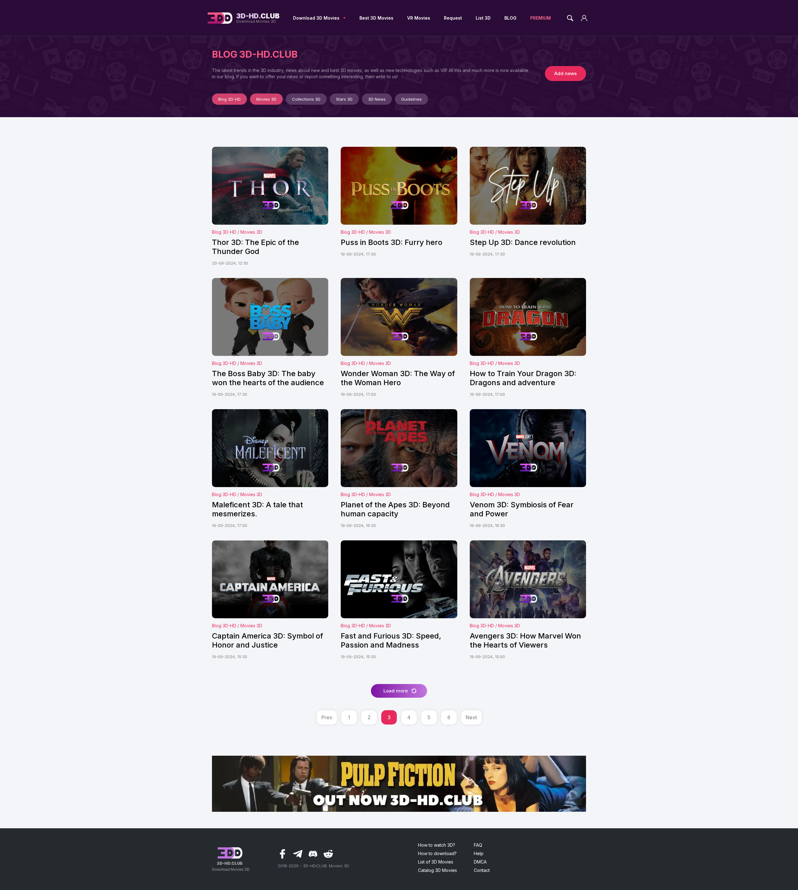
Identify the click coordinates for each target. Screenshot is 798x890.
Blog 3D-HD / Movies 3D (237, 232)
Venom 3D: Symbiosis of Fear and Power (522, 509)
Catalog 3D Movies (437, 870)
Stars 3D (344, 99)
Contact (482, 870)
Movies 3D (266, 99)
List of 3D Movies (435, 861)
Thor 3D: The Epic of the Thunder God (255, 247)
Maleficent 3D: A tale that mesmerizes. (257, 509)
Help (478, 853)
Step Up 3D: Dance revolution (523, 242)
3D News (377, 99)
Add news (565, 73)
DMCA (480, 861)
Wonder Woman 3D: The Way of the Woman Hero (398, 378)
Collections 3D (306, 99)
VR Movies (418, 18)
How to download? (437, 853)
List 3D (483, 18)
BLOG (510, 18)
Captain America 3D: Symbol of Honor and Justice (267, 640)
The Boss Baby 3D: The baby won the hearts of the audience (268, 378)
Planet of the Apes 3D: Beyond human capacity (395, 509)
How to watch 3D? (436, 845)
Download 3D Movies (316, 18)
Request (453, 18)
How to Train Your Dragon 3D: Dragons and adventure (523, 378)
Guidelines (411, 99)
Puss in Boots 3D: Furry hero (391, 242)
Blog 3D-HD (229, 99)
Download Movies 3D (258, 18)
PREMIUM (540, 18)
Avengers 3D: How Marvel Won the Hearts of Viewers (525, 640)
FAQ (478, 845)
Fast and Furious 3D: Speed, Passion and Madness (391, 640)
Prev (326, 717)
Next (471, 717)
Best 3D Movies (376, 18)
